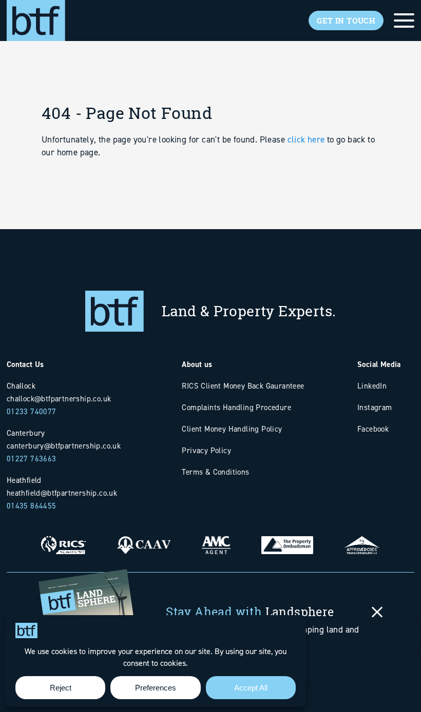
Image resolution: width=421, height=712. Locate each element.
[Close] (377, 612)
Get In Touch (346, 20)
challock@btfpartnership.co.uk (59, 398)
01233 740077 (31, 411)
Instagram (374, 407)
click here (306, 139)
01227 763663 (31, 458)
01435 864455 (31, 506)
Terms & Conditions (215, 472)
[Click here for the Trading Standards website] (362, 537)
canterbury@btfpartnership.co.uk (64, 446)
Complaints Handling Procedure (236, 407)
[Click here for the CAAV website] (143, 537)
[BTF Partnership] (36, 19)
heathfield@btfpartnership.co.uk (62, 493)
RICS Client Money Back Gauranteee (243, 386)
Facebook (373, 429)
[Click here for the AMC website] (216, 537)
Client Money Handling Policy (232, 429)
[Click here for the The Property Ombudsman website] (287, 537)
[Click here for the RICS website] (64, 537)
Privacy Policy (206, 450)
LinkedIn (372, 386)
